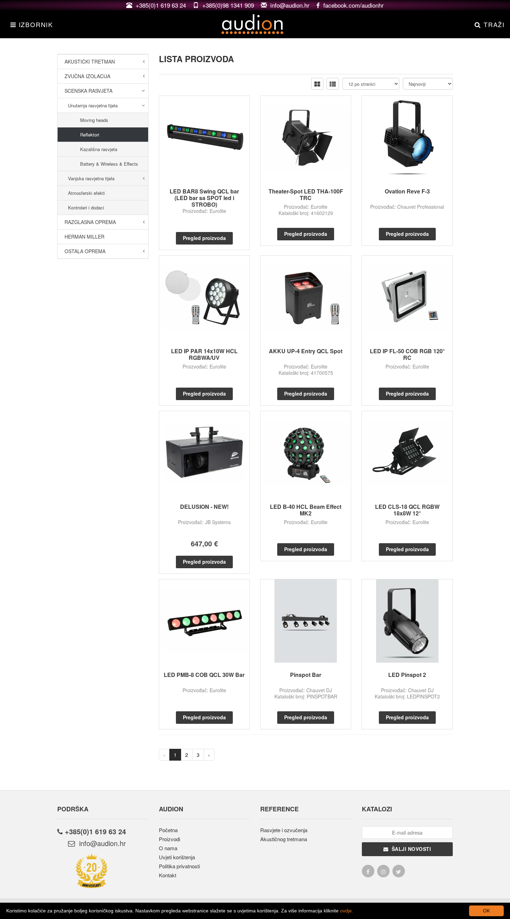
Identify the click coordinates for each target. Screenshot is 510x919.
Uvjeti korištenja (177, 857)
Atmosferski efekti (86, 193)
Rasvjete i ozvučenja (283, 830)
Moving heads (94, 120)
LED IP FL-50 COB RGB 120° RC (407, 354)
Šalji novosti (410, 848)
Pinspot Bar (305, 675)
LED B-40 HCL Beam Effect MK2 (305, 510)
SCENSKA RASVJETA (88, 90)
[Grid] (317, 84)
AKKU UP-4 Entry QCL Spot (305, 351)
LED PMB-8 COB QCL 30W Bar (204, 675)
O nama (168, 848)
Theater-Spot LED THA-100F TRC (306, 194)
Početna (168, 830)
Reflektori (89, 134)
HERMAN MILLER (84, 236)
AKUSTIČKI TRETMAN (90, 61)
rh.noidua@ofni (100, 843)
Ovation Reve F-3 (407, 191)
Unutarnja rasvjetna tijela (93, 105)
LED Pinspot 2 (407, 675)
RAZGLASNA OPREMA (90, 221)
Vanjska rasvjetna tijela (91, 178)
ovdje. (346, 910)
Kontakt (167, 875)
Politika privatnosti (179, 866)
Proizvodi (169, 839)
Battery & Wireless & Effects (109, 163)
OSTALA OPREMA (85, 251)
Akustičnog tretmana (283, 839)
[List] (332, 84)
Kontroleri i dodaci (86, 207)
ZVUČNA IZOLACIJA (87, 76)
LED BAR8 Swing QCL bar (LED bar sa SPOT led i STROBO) (204, 197)
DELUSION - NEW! (204, 507)
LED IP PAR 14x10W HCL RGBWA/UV (204, 354)
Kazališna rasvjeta (98, 149)
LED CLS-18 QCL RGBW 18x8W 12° (407, 510)
